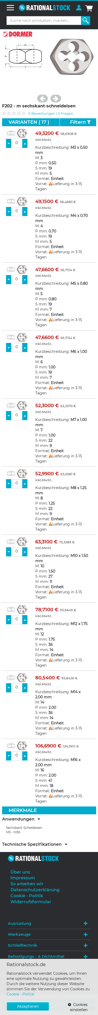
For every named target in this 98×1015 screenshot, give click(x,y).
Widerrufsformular (30, 901)
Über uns (20, 872)
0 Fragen (65, 113)
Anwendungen (20, 819)
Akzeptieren (28, 1006)
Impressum (22, 877)
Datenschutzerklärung (35, 889)
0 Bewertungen (41, 113)
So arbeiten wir (26, 883)
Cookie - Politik (20, 994)
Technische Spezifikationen (33, 844)
